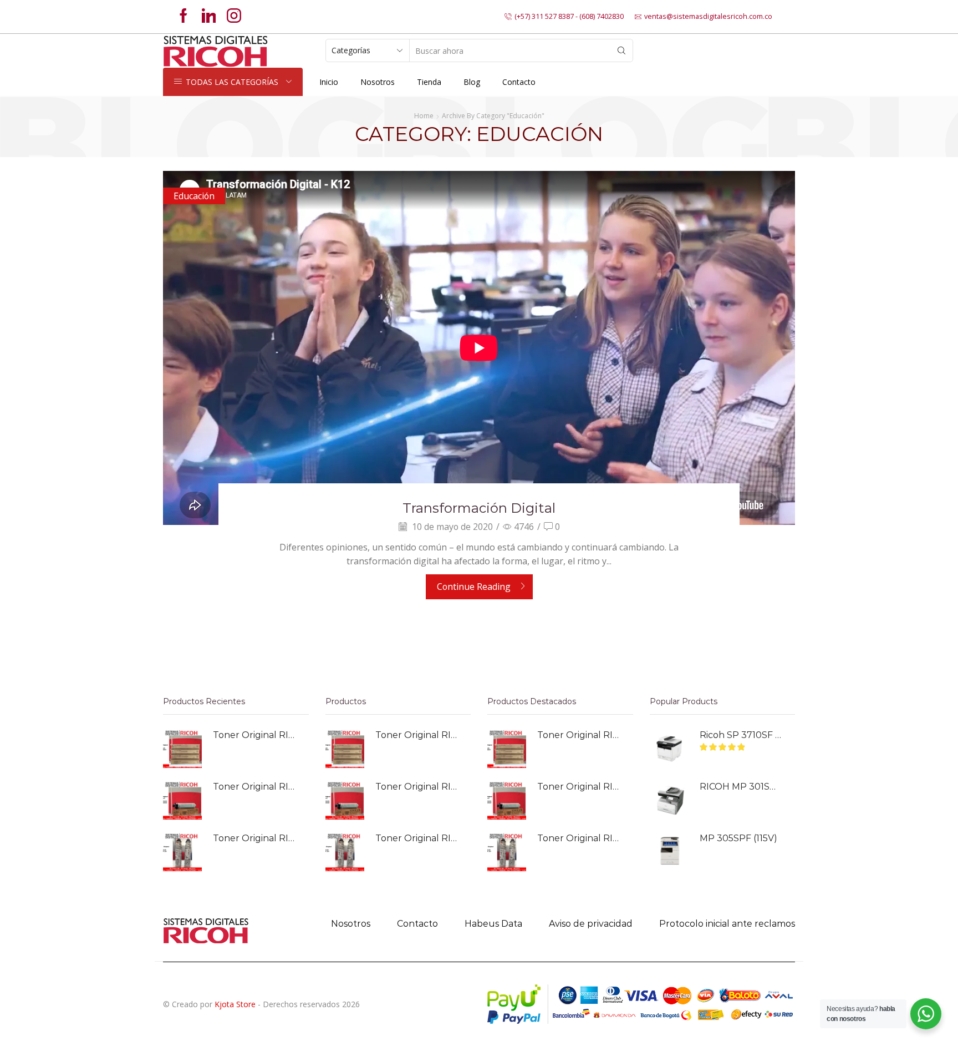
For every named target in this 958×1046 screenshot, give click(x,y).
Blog (471, 82)
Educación (194, 196)
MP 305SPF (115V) (738, 838)
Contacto (519, 82)
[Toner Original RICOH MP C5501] (182, 748)
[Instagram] (234, 16)
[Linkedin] (209, 16)
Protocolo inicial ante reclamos (727, 923)
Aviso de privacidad (591, 923)
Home (424, 115)
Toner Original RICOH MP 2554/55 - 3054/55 (254, 786)
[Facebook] (183, 16)
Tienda (429, 82)
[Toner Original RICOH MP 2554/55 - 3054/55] (182, 800)
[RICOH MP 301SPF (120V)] (669, 800)
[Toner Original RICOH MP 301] (182, 851)
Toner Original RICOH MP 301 (254, 838)
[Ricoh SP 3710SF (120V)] (669, 748)
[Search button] (621, 50)
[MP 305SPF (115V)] (669, 851)
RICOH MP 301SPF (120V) (741, 786)
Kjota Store (235, 1004)
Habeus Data (493, 923)
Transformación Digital (479, 508)
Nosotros (377, 82)
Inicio (328, 82)
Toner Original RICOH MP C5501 (254, 735)
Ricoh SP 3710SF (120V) (741, 735)
